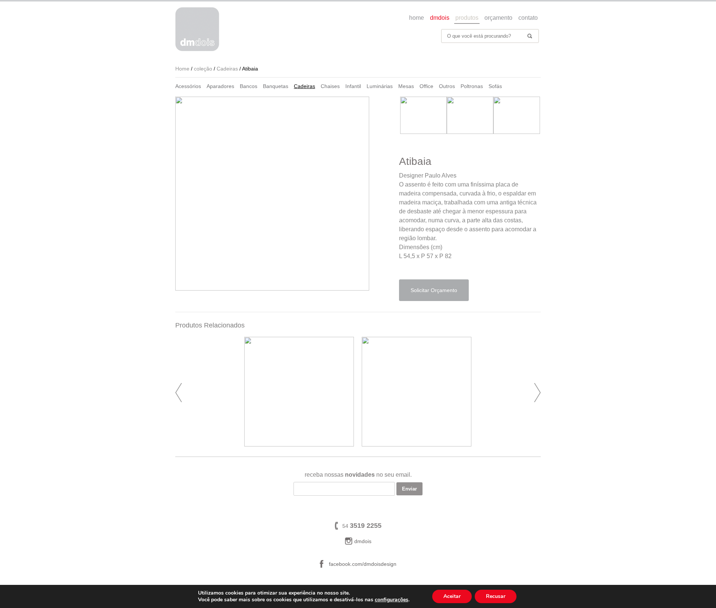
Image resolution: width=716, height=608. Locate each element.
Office (426, 86)
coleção (203, 69)
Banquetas (275, 86)
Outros (447, 86)
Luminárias (380, 86)
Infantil (353, 86)
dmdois (439, 18)
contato (528, 18)
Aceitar (452, 596)
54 (361, 526)
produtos (466, 18)
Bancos (248, 86)
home (416, 18)
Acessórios (188, 86)
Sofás (495, 86)
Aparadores (220, 86)
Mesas (406, 86)
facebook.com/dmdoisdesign (362, 564)
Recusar (495, 596)
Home (182, 69)
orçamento (498, 18)
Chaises (330, 86)
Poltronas (472, 86)
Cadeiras (304, 86)
